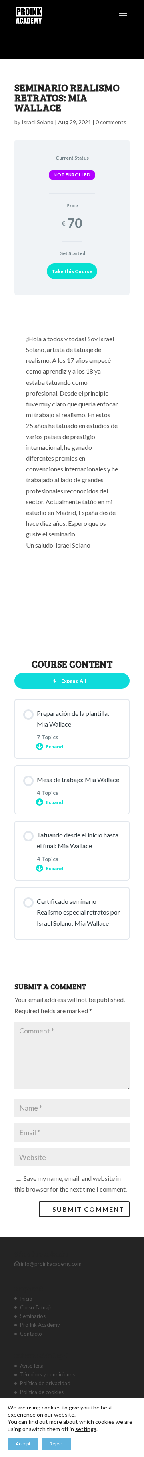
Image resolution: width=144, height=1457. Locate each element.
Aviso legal (32, 1365)
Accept (23, 1444)
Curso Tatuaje (36, 1307)
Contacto (31, 1333)
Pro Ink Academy (40, 1325)
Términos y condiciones (47, 1374)
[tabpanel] (72, 474)
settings (85, 1428)
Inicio (26, 1298)
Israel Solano (38, 122)
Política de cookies (42, 1392)
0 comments (111, 122)
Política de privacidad (45, 1383)
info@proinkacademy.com (51, 1264)
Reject (56, 1444)
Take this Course (72, 271)
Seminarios (33, 1316)
